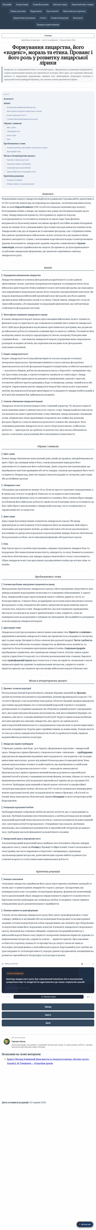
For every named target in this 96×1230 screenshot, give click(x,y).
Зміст (48, 1015)
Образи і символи (13, 123)
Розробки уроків (40, 4)
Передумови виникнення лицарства (21, 107)
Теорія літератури (59, 18)
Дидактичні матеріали (24, 18)
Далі (48, 1023)
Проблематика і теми (14, 143)
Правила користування (48, 25)
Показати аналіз (50, 997)
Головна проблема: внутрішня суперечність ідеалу (27, 148)
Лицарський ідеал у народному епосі (21, 172)
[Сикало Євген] (7, 1042)
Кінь (8, 139)
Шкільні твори (60, 4)
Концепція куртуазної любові (19, 168)
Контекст (8, 99)
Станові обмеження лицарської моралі (22, 119)
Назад (48, 1006)
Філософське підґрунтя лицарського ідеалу (24, 111)
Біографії (7, 4)
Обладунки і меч (13, 131)
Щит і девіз (11, 128)
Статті (43, 18)
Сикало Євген (18, 1041)
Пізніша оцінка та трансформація (20, 184)
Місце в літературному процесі (19, 156)
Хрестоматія (52, 11)
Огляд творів (22, 4)
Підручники (36, 11)
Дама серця (11, 135)
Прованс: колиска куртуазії (18, 160)
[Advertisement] (48, 1084)
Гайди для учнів (18, 11)
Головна (48, 36)
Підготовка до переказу (74, 11)
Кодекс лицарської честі (17, 115)
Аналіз (7, 103)
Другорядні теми (14, 152)
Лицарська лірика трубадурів (19, 164)
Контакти (78, 18)
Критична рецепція (14, 176)
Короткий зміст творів (82, 4)
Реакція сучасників (14, 180)
